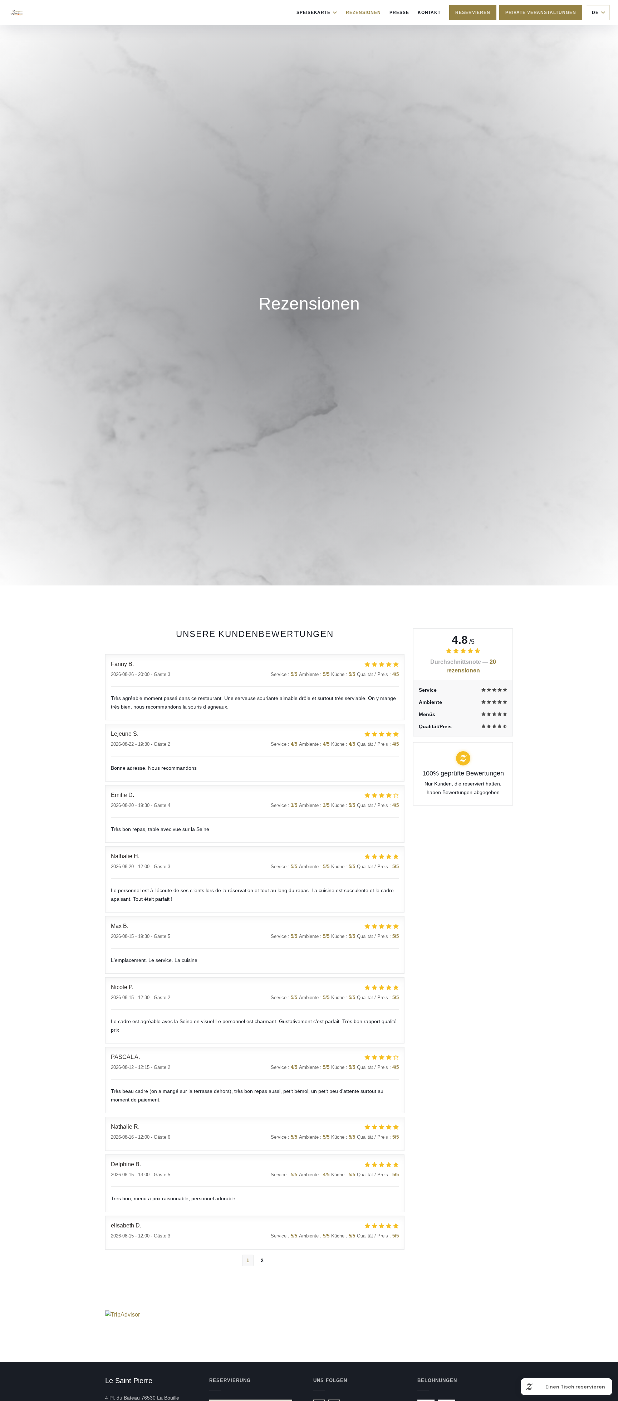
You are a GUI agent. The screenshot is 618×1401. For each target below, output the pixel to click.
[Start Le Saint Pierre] (17, 13)
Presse (399, 12)
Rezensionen (363, 12)
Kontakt (429, 12)
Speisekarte (313, 12)
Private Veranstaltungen (540, 12)
